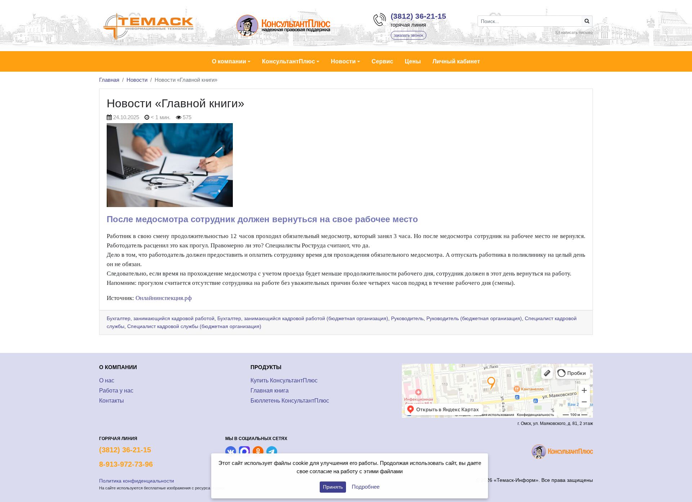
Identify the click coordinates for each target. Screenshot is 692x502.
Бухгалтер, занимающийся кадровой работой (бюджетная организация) (302, 318)
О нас (106, 380)
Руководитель (407, 318)
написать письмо (577, 32)
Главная (109, 80)
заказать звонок (408, 35)
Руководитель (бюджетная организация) (474, 318)
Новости (137, 80)
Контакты (111, 401)
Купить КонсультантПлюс (284, 380)
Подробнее (366, 487)
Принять (333, 487)
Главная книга (269, 390)
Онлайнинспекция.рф (164, 298)
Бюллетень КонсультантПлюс (289, 401)
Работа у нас (116, 390)
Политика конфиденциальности (136, 481)
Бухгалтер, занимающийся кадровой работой (160, 318)
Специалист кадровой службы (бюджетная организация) (194, 326)
